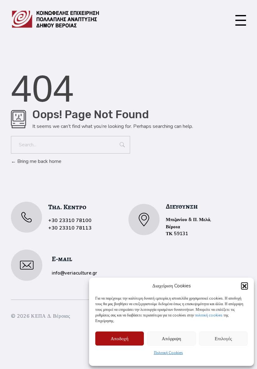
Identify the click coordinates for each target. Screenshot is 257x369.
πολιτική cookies (209, 315)
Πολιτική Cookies (168, 352)
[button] (244, 286)
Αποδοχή (119, 339)
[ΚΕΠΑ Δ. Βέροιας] (55, 19)
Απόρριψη (171, 339)
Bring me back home (38, 161)
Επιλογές (223, 339)
